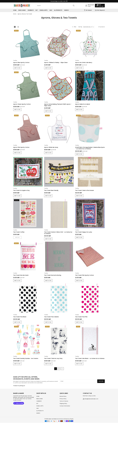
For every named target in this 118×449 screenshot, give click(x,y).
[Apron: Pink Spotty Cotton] (28, 129)
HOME (37, 396)
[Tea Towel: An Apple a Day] (28, 172)
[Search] (73, 5)
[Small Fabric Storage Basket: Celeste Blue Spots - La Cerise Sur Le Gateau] (90, 129)
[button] (100, 5)
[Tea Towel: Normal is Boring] (59, 256)
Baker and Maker (53, 419)
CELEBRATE (39, 401)
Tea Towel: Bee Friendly (51, 190)
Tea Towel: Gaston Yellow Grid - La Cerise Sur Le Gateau (58, 232)
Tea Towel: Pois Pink (81, 317)
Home (14, 14)
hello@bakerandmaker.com (91, 399)
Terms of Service (64, 401)
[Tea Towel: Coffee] (28, 213)
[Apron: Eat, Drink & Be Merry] (90, 44)
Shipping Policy (63, 403)
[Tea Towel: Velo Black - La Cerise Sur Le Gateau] (90, 340)
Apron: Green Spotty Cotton (22, 104)
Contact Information (65, 406)
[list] (18, 26)
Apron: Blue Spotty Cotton (21, 62)
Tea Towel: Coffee (18, 232)
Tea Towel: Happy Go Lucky (83, 232)
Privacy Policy (63, 398)
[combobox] (56, 5)
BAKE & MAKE (39, 398)
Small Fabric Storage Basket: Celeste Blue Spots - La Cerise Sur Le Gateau (90, 148)
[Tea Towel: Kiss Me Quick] (28, 256)
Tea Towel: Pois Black (19, 317)
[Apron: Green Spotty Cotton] (28, 85)
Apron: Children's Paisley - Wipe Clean (56, 62)
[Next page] (62, 368)
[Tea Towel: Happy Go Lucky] (90, 213)
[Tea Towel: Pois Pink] (90, 298)
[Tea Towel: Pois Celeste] (59, 298)
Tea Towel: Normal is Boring (52, 275)
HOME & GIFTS (39, 406)
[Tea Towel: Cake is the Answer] (90, 172)
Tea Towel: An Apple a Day (21, 190)
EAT (37, 403)
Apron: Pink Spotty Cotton (21, 147)
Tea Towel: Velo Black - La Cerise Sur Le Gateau (89, 358)
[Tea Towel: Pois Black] (28, 298)
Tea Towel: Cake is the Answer (84, 190)
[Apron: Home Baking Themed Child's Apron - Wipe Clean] (59, 85)
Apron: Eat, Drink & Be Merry (83, 62)
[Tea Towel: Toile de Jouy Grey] (59, 340)
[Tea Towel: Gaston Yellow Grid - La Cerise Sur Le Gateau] (59, 213)
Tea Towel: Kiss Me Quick (20, 275)
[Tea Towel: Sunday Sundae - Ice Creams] (28, 340)
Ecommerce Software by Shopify (65, 419)
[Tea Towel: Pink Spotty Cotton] (90, 256)
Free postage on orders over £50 (59, 1)
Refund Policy (63, 396)
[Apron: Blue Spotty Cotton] (28, 44)
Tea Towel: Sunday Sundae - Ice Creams (25, 358)
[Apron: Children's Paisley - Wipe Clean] (59, 44)
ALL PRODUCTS (40, 410)
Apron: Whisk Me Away (51, 147)
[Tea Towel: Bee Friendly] (59, 172)
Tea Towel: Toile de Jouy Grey (53, 358)
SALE (37, 408)
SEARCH (38, 413)
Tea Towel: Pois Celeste (51, 317)
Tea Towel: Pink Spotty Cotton (84, 275)
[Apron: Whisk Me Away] (59, 129)
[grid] (14, 26)
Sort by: (80, 26)
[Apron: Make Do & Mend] (90, 85)
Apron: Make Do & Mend (82, 104)
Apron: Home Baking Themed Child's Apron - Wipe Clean (58, 104)
